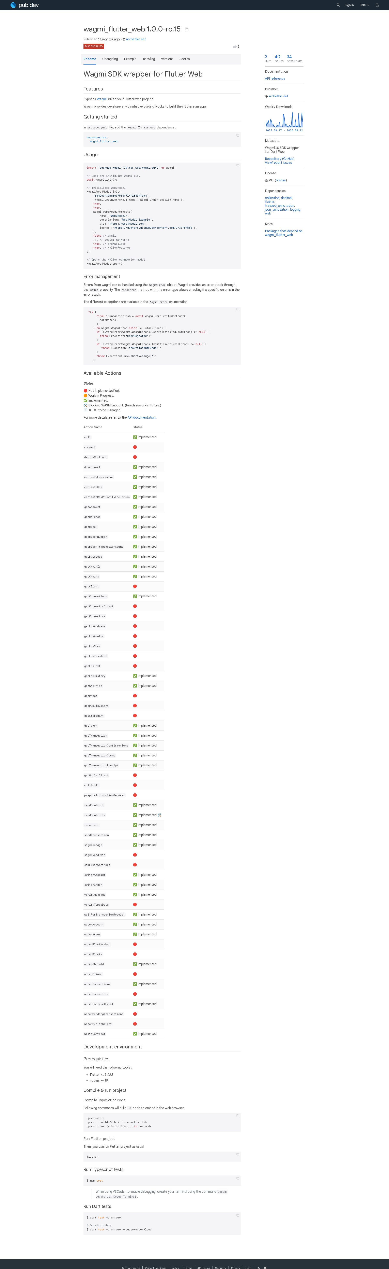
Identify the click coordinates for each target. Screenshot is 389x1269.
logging (295, 210)
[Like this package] (235, 46)
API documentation (142, 418)
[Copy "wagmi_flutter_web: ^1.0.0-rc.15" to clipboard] (187, 29)
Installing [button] (148, 59)
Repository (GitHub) (279, 159)
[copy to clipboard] (238, 135)
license (281, 180)
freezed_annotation (279, 206)
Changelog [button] (110, 59)
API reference (275, 79)
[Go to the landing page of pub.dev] (24, 5)
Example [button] (130, 59)
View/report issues (278, 163)
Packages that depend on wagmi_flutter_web (283, 233)
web (268, 213)
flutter (269, 202)
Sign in (349, 5)
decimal (286, 198)
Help (363, 5)
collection (272, 198)
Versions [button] (167, 59)
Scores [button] (185, 59)
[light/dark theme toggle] (377, 5)
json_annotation (277, 210)
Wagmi (102, 99)
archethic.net (136, 39)
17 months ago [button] (109, 39)
